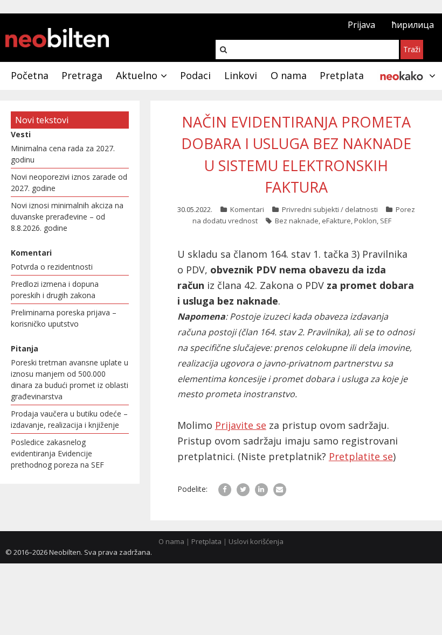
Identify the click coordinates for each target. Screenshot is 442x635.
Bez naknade (297, 220)
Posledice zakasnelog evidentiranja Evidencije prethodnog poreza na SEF (57, 453)
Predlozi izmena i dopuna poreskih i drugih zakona (55, 289)
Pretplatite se (361, 456)
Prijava (361, 25)
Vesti (21, 134)
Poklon (365, 220)
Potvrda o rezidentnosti (52, 267)
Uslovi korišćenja (256, 541)
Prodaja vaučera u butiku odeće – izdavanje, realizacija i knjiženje (69, 419)
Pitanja (24, 348)
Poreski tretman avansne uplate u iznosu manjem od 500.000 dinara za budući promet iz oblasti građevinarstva (69, 379)
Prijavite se (240, 425)
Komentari (247, 209)
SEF (385, 220)
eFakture (336, 220)
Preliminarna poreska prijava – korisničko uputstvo (63, 318)
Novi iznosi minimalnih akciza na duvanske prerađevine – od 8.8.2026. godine (67, 216)
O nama (171, 541)
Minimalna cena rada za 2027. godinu (63, 154)
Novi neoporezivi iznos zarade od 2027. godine (69, 182)
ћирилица (412, 25)
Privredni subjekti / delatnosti (330, 209)
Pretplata (206, 541)
